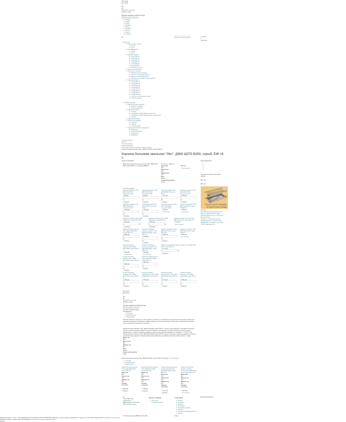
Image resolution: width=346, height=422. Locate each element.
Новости (127, 32)
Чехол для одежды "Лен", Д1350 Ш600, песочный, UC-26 (149, 206)
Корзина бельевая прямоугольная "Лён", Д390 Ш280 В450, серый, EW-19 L (150, 275)
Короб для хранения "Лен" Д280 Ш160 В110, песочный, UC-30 (131, 192)
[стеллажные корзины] (203, 183)
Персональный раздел (129, 404)
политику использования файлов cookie (43, 419)
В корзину (126, 202)
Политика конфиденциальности (187, 411)
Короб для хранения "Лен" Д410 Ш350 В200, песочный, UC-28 (169, 206)
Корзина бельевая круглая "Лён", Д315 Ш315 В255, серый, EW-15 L (150, 258)
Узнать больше (115, 417)
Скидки (127, 27)
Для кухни (155, 400)
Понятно (2, 421)
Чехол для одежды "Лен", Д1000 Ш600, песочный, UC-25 (168, 192)
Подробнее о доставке (128, 10)
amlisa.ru (15, 417)
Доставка (128, 25)
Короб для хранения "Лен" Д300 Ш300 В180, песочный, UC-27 (131, 206)
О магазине (181, 406)
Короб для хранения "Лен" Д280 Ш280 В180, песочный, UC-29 (150, 192)
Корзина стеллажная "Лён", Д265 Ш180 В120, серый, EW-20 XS (188, 206)
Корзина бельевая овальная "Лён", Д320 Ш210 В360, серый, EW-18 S (131, 259)
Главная (127, 19)
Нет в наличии (185, 168)
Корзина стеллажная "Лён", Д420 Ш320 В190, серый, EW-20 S (188, 230)
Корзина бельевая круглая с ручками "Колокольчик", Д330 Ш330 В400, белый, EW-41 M (169, 369)
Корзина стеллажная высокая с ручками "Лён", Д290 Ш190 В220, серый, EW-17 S (149, 231)
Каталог (127, 21)
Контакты (128, 34)
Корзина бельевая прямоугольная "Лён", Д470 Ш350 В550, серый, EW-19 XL (169, 275)
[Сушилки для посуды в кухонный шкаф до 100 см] (214, 197)
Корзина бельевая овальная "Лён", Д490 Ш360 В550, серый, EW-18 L (188, 275)
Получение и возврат (184, 407)
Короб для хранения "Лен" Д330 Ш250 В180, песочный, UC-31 (188, 192)
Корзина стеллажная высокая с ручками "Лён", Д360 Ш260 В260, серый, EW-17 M (149, 247)
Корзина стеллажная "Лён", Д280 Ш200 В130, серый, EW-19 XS (132, 219)
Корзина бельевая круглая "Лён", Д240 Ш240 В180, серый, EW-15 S (131, 230)
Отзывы (127, 30)
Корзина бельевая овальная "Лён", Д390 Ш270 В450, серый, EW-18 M (131, 275)
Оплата (127, 23)
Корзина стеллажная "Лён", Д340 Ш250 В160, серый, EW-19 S (158, 219)
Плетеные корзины (157, 402)
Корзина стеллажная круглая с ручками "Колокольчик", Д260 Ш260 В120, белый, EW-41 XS (189, 369)
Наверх (176, 416)
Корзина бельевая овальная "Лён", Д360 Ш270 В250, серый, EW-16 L (131, 247)
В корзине (204, 36)
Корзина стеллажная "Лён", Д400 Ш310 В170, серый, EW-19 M (169, 230)
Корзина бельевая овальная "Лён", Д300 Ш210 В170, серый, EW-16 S (184, 219)
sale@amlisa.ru (127, 400)
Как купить (128, 28)
